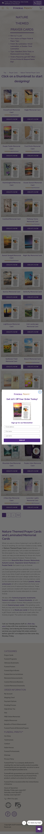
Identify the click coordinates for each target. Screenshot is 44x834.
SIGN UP (22, 440)
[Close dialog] (40, 391)
